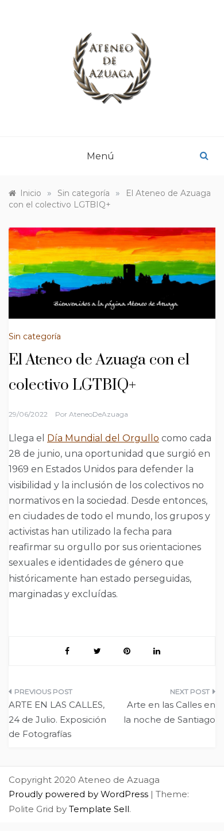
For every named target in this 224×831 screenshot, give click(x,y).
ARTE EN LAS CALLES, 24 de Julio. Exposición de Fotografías (57, 719)
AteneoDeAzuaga (98, 414)
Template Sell (99, 808)
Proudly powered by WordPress (79, 794)
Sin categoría (35, 336)
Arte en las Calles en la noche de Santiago (169, 712)
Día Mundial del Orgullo (103, 438)
